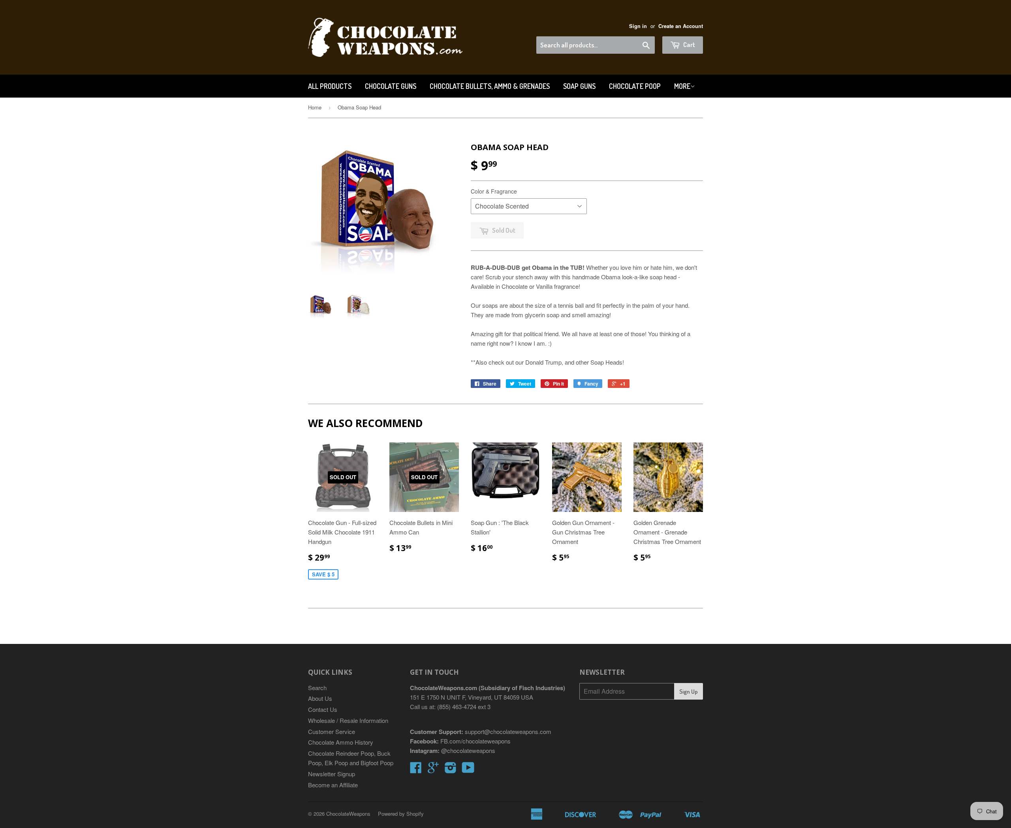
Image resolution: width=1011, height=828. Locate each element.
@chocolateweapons (468, 750)
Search (317, 687)
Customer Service (331, 731)
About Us (320, 698)
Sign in (638, 26)
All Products (329, 86)
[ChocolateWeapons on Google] (433, 770)
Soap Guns (579, 86)
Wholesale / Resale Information (348, 720)
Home (314, 107)
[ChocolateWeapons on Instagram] (451, 770)
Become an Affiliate (333, 785)
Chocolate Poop (635, 86)
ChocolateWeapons (348, 813)
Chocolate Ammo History (340, 742)
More (682, 86)
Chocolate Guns (390, 86)
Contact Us (322, 709)
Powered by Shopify (401, 813)
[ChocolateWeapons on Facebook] (416, 770)
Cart (688, 44)
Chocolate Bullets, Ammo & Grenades (490, 86)
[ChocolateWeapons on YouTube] (468, 770)
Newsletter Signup (331, 774)
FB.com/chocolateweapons (475, 741)
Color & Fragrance (494, 191)
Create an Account (680, 26)
